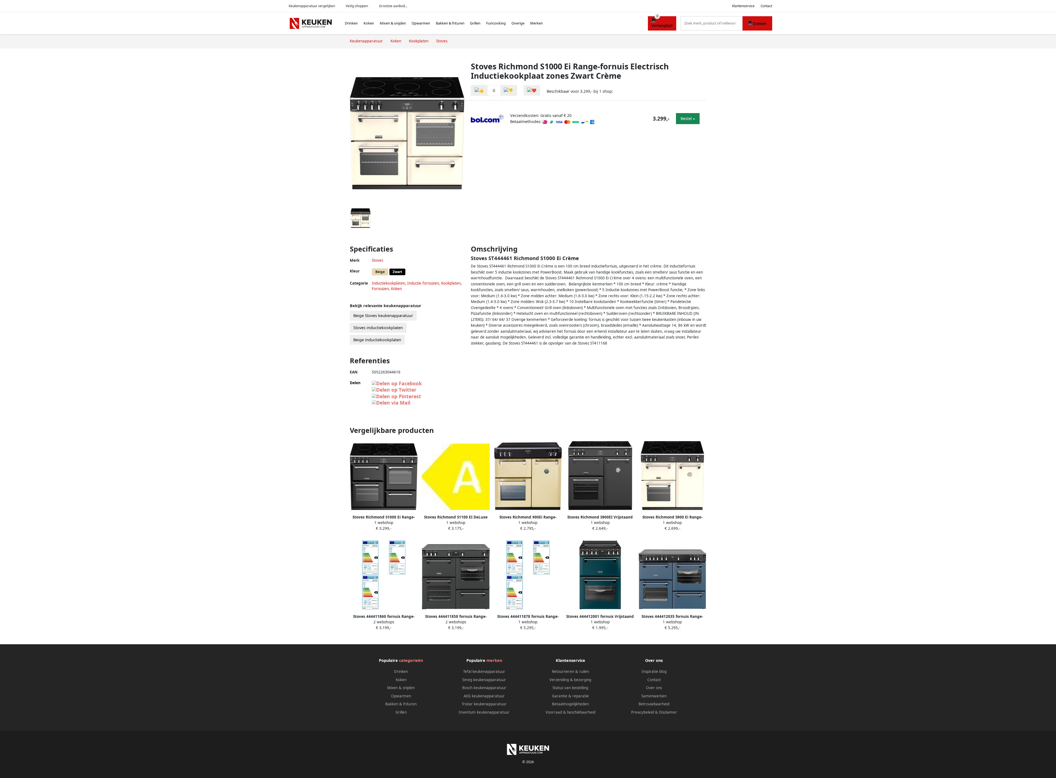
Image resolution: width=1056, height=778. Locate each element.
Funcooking (496, 23)
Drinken (351, 23)
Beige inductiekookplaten (377, 339)
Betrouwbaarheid (654, 703)
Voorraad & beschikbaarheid (570, 712)
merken (494, 660)
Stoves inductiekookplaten (378, 327)
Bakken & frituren (450, 23)
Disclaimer (668, 712)
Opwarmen (421, 23)
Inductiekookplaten (388, 283)
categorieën (411, 660)
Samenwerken (654, 696)
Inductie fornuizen (423, 283)
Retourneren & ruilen (570, 671)
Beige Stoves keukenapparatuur (383, 315)
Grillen (475, 23)
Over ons (654, 687)
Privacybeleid (642, 712)
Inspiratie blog (654, 671)
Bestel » (688, 118)
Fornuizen (380, 288)
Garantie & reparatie (570, 696)
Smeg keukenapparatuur (484, 679)
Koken (369, 23)
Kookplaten (451, 283)
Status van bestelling (570, 687)
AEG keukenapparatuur (484, 696)
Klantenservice (743, 6)
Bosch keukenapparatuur (484, 687)
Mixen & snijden (393, 23)
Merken (536, 23)
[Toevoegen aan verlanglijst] (532, 90)
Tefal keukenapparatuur (484, 671)
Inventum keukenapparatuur (484, 712)
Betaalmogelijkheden (570, 703)
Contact (766, 6)
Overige (518, 23)
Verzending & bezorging (570, 679)
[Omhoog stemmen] (479, 90)
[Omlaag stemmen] (508, 90)
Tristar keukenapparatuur (484, 703)
